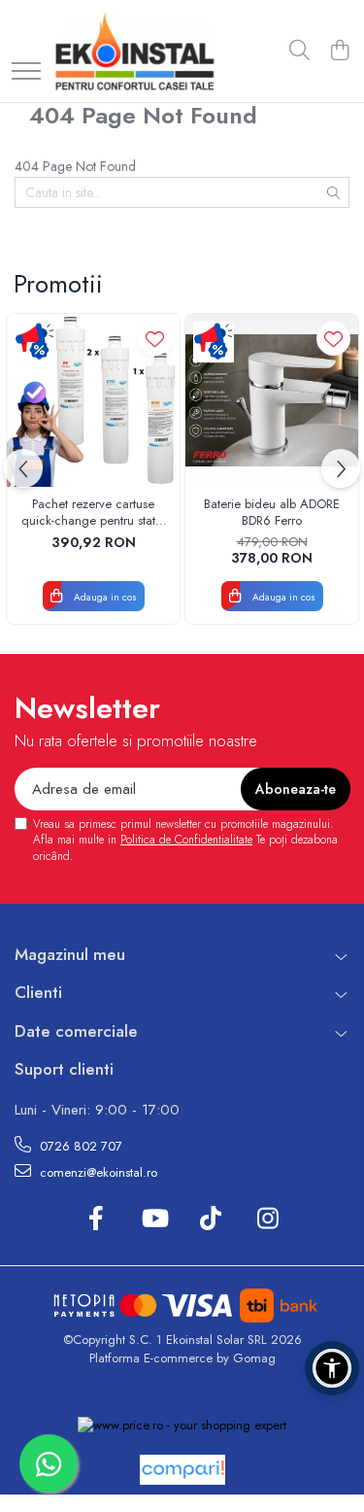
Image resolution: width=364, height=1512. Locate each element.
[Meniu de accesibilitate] (332, 1368)
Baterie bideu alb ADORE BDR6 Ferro (272, 513)
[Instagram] (268, 1219)
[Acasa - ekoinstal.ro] (134, 51)
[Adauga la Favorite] (155, 339)
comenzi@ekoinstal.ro (96, 1172)
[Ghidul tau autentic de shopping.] (182, 1470)
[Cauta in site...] (299, 51)
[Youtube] (154, 1219)
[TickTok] (211, 1219)
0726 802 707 (79, 1146)
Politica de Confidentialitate (186, 839)
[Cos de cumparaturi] (339, 51)
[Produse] (26, 72)
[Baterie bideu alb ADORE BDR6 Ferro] (271, 400)
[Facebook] (97, 1219)
